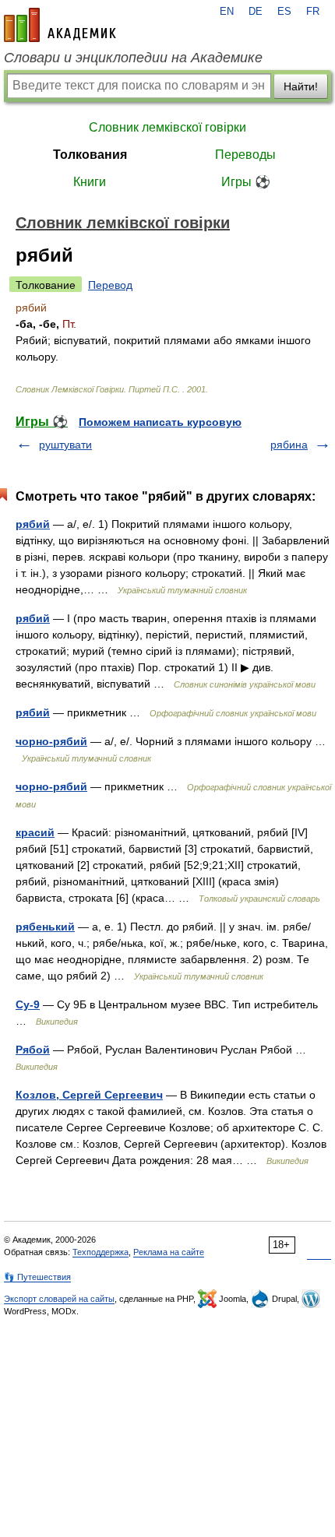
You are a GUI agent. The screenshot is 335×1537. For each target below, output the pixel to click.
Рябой (33, 1049)
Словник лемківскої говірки (167, 127)
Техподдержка (100, 1252)
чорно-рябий (51, 741)
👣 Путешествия (37, 1277)
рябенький (45, 926)
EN (227, 11)
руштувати (65, 444)
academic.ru (60, 25)
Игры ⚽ (245, 181)
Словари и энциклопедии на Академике (133, 57)
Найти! (301, 86)
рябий (33, 524)
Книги (89, 181)
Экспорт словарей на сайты (59, 1298)
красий (35, 832)
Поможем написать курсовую (160, 422)
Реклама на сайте (168, 1252)
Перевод (110, 285)
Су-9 (28, 1004)
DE (256, 11)
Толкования (90, 154)
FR (312, 11)
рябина (289, 444)
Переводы (245, 154)
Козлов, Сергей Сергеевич (89, 1095)
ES (284, 11)
